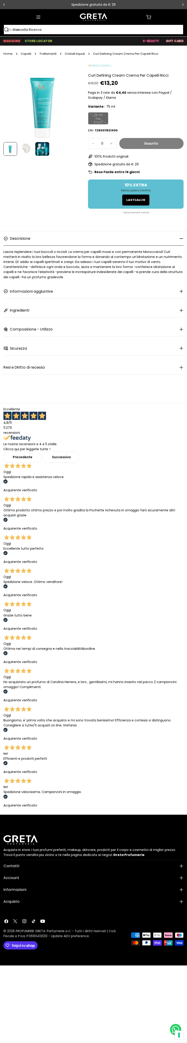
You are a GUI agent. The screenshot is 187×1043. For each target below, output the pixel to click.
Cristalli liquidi (75, 54)
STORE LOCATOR (38, 41)
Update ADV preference (70, 936)
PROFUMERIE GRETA (30, 931)
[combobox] (93, 29)
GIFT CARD (175, 41)
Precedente (22, 457)
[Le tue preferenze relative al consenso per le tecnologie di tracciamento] (179, 1035)
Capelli (26, 54)
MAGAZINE (11, 41)
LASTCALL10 (135, 200)
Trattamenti (48, 54)
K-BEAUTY (151, 41)
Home (8, 54)
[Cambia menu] (38, 17)
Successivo (61, 457)
